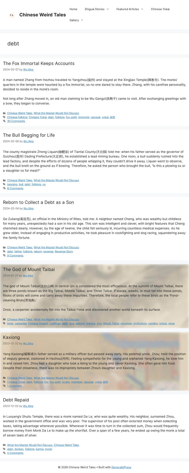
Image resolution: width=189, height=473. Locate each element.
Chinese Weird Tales (42, 14)
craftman (55, 323)
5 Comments (15, 452)
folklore (59, 117)
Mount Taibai (111, 323)
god (99, 323)
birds (10, 323)
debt (51, 117)
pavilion (153, 323)
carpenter (21, 323)
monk (48, 449)
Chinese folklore (17, 117)
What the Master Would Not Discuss (56, 113)
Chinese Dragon (38, 323)
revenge (48, 251)
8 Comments (15, 188)
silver (171, 323)
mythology (140, 323)
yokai (105, 117)
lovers (66, 381)
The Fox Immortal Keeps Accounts (39, 63)
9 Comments (15, 255)
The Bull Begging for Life (29, 135)
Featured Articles (127, 9)
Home (73, 9)
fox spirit (71, 117)
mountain (126, 323)
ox (44, 184)
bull (21, 184)
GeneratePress (121, 467)
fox (46, 381)
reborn (38, 251)
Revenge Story (64, 251)
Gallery (74, 20)
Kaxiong (11, 337)
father (18, 251)
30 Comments (16, 121)
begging (12, 184)
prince (163, 323)
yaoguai (95, 117)
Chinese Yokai (160, 9)
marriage (76, 381)
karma (40, 449)
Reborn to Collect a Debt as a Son (38, 202)
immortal (83, 117)
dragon (80, 323)
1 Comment (14, 385)
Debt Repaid (16, 400)
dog (71, 323)
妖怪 (112, 117)
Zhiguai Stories (94, 9)
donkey (19, 449)
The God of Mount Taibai (29, 269)
